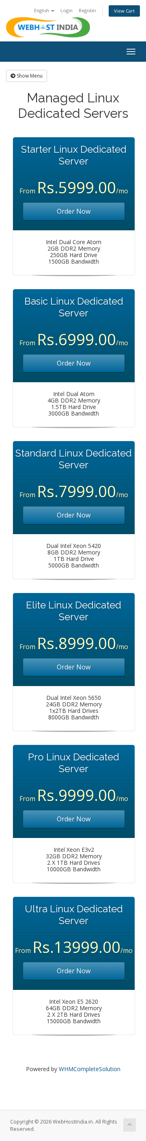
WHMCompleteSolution (89, 1069)
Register (88, 10)
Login (66, 10)
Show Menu (29, 75)
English (42, 10)
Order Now (73, 211)
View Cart (124, 11)
